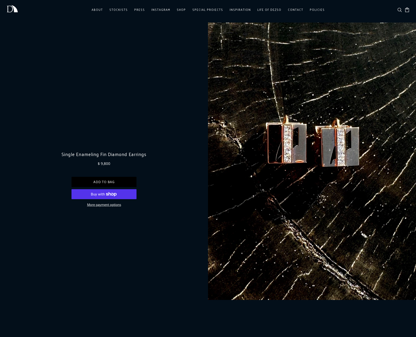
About (97, 9)
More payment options (104, 204)
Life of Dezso (269, 9)
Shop (181, 9)
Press (139, 9)
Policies (317, 9)
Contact (295, 9)
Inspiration (240, 9)
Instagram (160, 9)
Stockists (118, 9)
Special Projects (207, 9)
